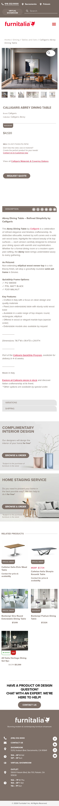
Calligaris (12, 113)
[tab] (29, 209)
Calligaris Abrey (18, 117)
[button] (54, 24)
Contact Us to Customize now (15, 152)
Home (8, 39)
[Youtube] (55, 756)
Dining (16, 39)
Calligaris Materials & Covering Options (30, 161)
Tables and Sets (30, 39)
